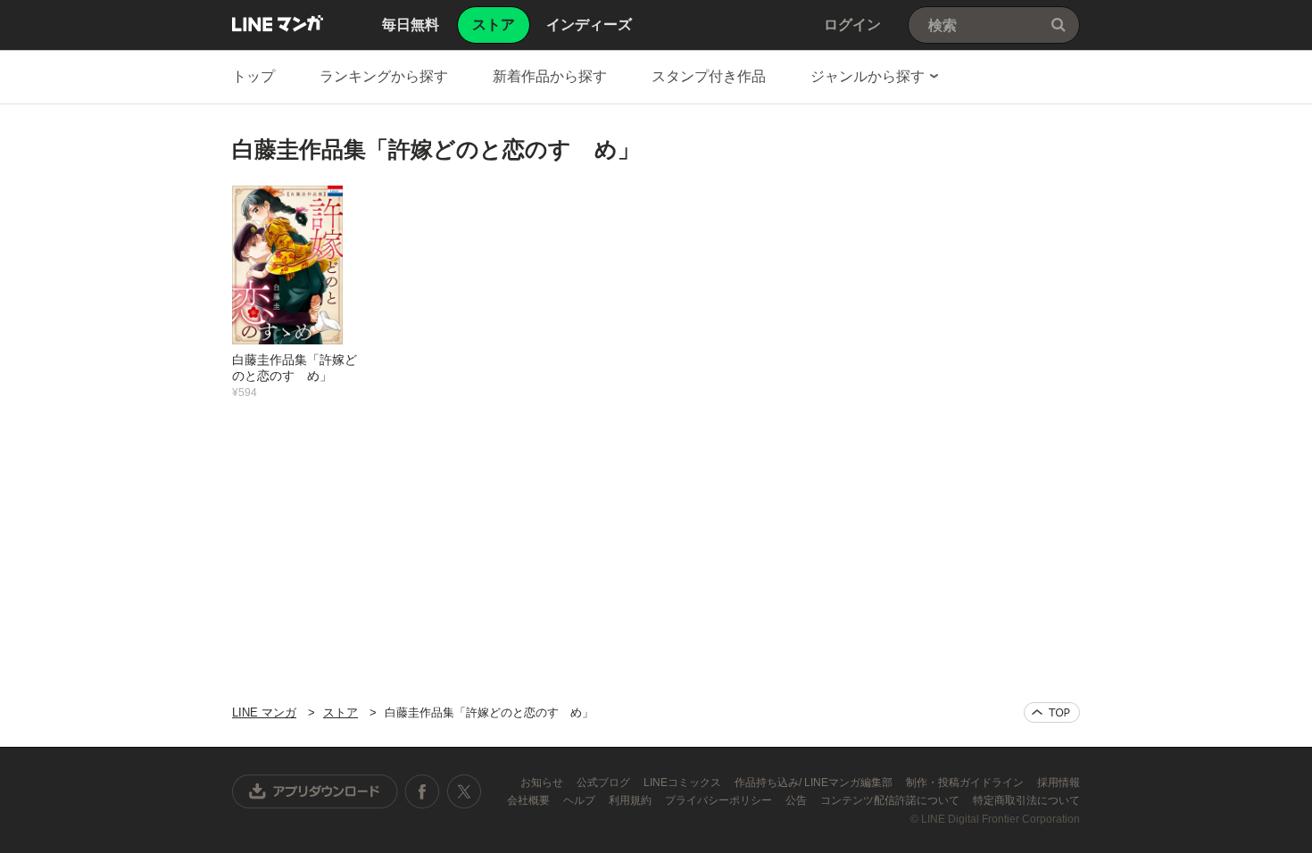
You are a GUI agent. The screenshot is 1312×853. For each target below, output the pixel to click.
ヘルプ (580, 800)
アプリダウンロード (315, 791)
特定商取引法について (1026, 800)
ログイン (852, 24)
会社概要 (529, 800)
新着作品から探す (550, 76)
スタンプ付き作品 (709, 76)
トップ (253, 76)
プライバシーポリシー (720, 800)
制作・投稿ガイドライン (966, 782)
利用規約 (631, 800)
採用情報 (1058, 782)
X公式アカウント (463, 791)
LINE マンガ (277, 23)
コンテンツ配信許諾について (891, 800)
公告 (797, 800)
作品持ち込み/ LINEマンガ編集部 (815, 782)
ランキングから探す (384, 76)
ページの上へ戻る (1052, 712)
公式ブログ (605, 782)
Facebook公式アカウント (422, 791)
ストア (340, 712)
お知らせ (543, 782)
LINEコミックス (684, 782)
